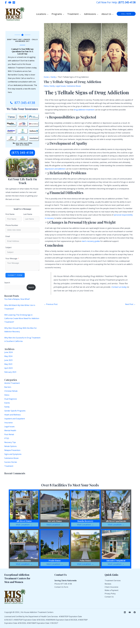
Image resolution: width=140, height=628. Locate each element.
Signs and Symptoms (12, 454)
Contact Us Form (61, 587)
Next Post (130, 304)
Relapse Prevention (12, 450)
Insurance (8, 422)
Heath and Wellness (12, 414)
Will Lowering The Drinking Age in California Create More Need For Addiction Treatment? (21, 318)
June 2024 (8, 352)
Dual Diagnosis (10, 399)
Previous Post (51, 304)
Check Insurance (111, 587)
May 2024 (8, 356)
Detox (6, 395)
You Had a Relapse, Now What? (17, 299)
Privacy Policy (110, 593)
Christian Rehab (11, 391)
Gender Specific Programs (14, 411)
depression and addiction (55, 169)
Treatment (8, 466)
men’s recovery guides (91, 241)
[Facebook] (5, 2)
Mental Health (10, 430)
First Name (9, 214)
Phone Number (11, 225)
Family (7, 407)
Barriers (7, 387)
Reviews (108, 584)
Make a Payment (111, 590)
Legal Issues (9, 426)
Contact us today (119, 287)
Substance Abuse (11, 458)
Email (7, 236)
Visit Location (24, 524)
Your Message (11, 258)
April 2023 (8, 368)
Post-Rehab (9, 434)
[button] (47, 14)
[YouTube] (9, 2)
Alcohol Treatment (12, 383)
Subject (8, 247)
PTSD (6, 438)
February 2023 (10, 372)
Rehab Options (10, 446)
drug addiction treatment (84, 109)
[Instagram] (13, 2)
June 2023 (8, 360)
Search (7, 282)
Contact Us (109, 597)
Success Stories (10, 462)
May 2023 (8, 364)
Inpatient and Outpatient (14, 418)
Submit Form (15, 275)
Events (7, 403)
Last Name (27, 214)
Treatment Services (113, 580)
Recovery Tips (10, 442)
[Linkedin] (125, 612)
